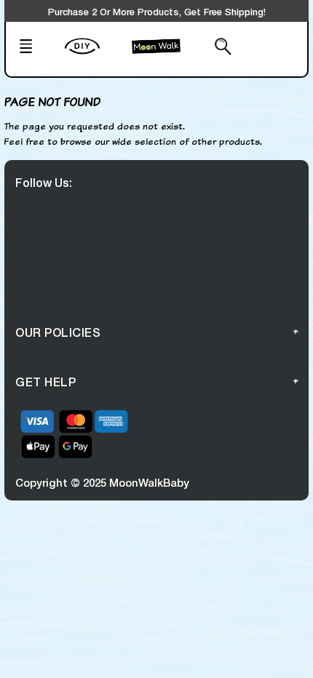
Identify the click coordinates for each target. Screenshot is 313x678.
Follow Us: (43, 182)
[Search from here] (214, 48)
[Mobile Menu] (37, 48)
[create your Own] (95, 55)
